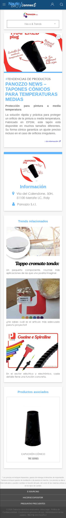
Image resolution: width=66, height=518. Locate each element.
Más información (51, 141)
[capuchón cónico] (33, 423)
